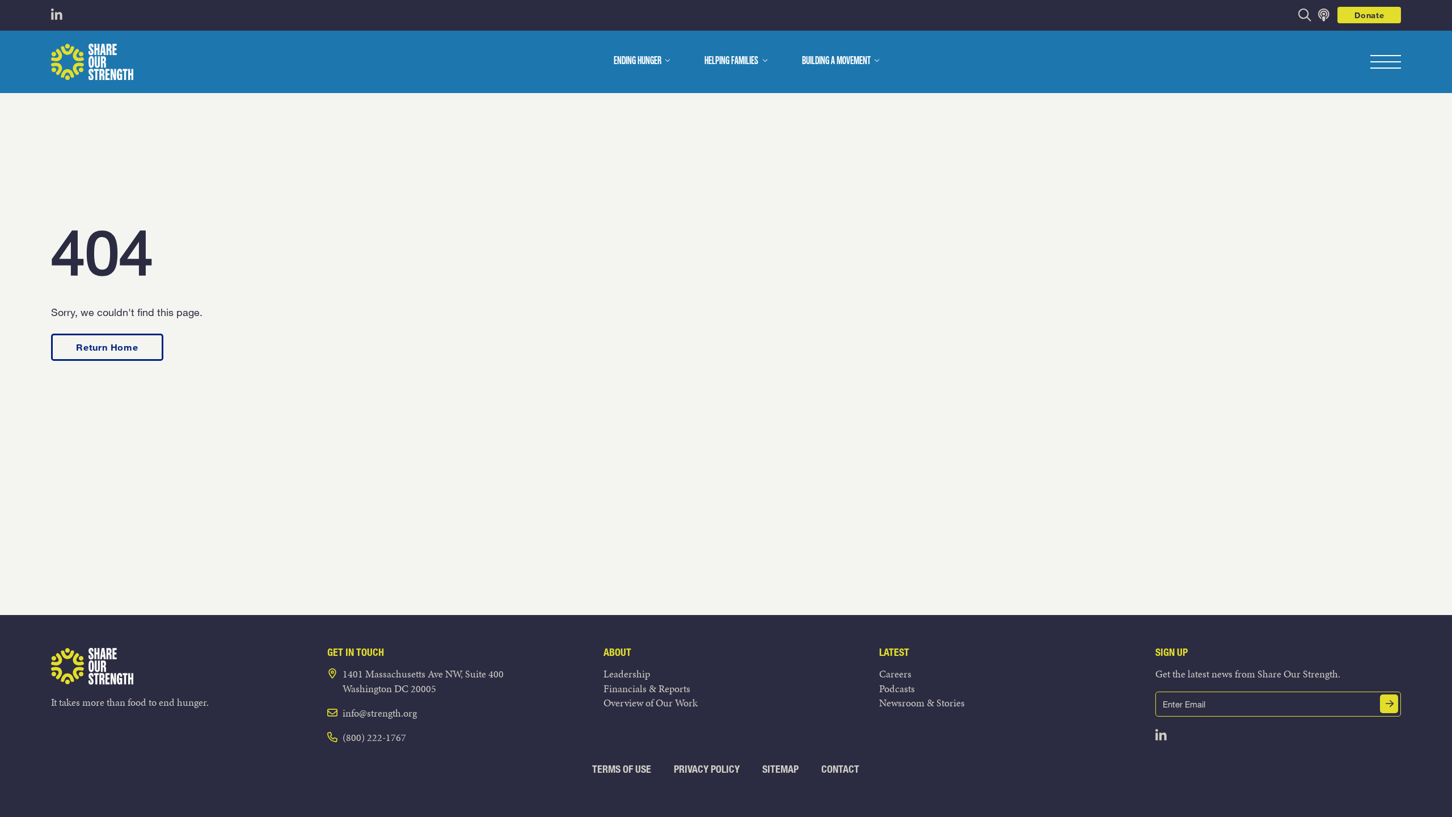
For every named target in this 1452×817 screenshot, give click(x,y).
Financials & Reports (646, 688)
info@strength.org (380, 713)
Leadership (626, 674)
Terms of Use (621, 769)
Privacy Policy (707, 769)
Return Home (107, 347)
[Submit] (1389, 703)
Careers (895, 674)
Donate (1369, 15)
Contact (840, 769)
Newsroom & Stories (922, 703)
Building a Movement (836, 61)
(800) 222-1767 (374, 737)
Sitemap (780, 769)
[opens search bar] (1305, 15)
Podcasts (897, 688)
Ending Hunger (637, 61)
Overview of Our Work (650, 703)
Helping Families (731, 61)
